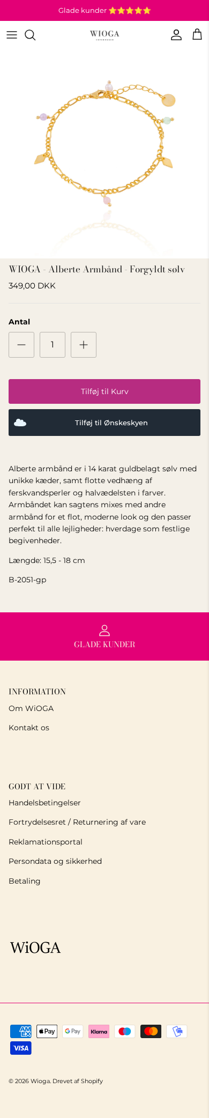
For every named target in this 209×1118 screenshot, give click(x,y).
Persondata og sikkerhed (55, 861)
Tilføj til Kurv (105, 391)
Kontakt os (29, 727)
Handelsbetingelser (45, 803)
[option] (104, 153)
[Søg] (35, 35)
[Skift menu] (12, 35)
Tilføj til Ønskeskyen (111, 423)
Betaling (25, 881)
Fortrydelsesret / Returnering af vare (77, 822)
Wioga (40, 1081)
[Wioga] (104, 35)
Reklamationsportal (46, 842)
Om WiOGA (31, 708)
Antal (19, 322)
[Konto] (173, 35)
